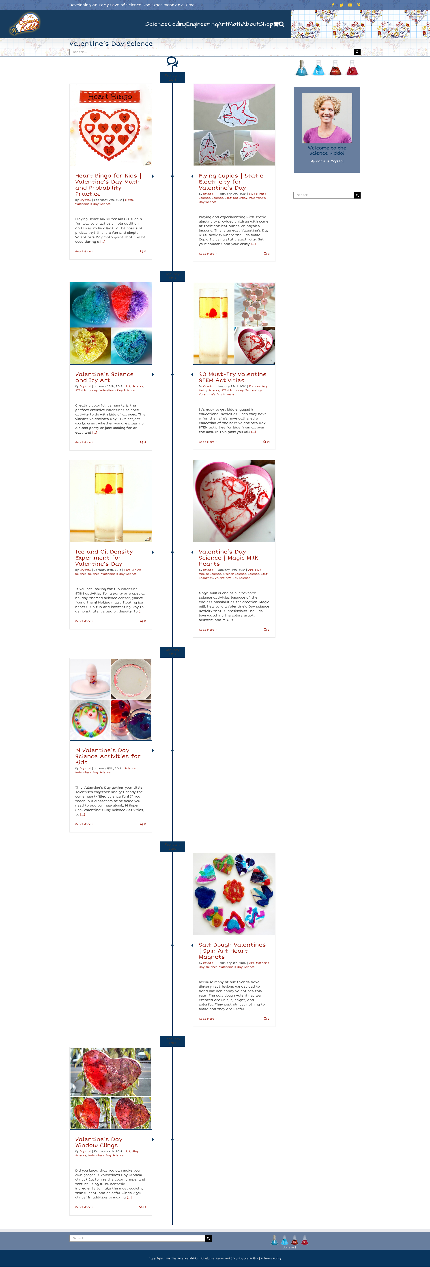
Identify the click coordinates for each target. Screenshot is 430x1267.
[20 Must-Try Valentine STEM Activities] (234, 323)
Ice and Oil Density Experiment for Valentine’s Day (104, 558)
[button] (281, 24)
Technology (253, 390)
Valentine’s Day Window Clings (98, 1142)
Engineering (258, 386)
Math (129, 200)
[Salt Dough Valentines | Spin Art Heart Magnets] (234, 894)
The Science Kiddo (184, 1258)
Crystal (85, 200)
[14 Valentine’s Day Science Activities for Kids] (111, 699)
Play (135, 1151)
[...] (102, 242)
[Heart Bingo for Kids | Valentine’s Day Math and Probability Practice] (111, 125)
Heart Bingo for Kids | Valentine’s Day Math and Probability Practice (108, 185)
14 (268, 442)
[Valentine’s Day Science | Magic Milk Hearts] (234, 501)
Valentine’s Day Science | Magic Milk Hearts (228, 558)
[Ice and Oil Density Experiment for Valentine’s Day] (111, 501)
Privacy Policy (271, 1258)
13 (144, 1207)
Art (128, 386)
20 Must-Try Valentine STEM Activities (233, 377)
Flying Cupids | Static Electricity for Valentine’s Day (231, 182)
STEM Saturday (236, 198)
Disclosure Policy (245, 1258)
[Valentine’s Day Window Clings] (111, 1088)
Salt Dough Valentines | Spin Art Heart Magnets (232, 951)
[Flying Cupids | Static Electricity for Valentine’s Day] (234, 125)
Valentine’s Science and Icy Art (104, 377)
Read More (83, 251)
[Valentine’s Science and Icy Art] (111, 323)
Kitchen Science (234, 574)
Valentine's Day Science (93, 204)
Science (217, 198)
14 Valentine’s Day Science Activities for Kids (108, 756)
